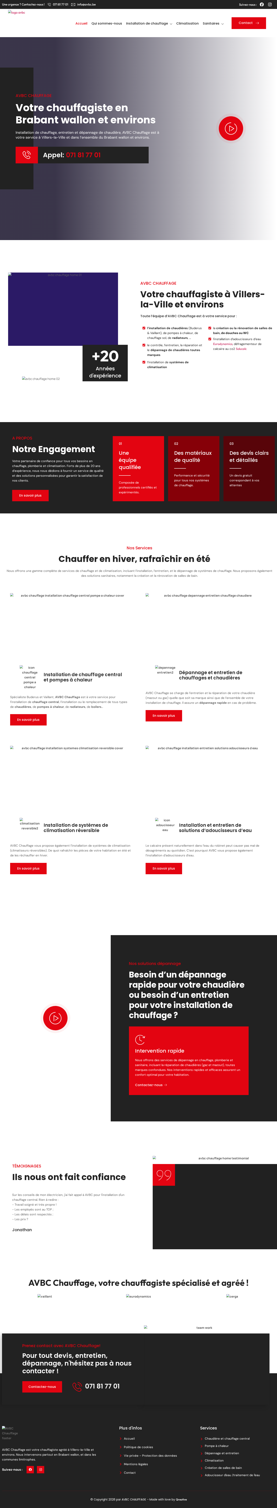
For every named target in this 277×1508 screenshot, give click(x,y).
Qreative (181, 1499)
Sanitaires (211, 23)
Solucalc (241, 349)
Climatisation (187, 23)
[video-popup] (231, 128)
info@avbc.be (86, 4)
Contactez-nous (149, 1085)
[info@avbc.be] (73, 4)
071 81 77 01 (60, 4)
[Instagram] (270, 4)
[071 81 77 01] (49, 4)
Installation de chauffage (147, 23)
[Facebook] (262, 4)
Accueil (81, 23)
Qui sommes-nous (106, 23)
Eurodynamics (222, 344)
